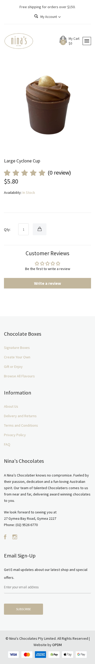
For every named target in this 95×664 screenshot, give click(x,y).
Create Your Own (17, 357)
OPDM (57, 644)
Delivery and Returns (20, 415)
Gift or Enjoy (13, 366)
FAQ (7, 444)
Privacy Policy (15, 434)
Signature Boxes (17, 347)
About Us (11, 406)
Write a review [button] (47, 283)
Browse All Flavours (19, 376)
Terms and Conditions (21, 425)
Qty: (7, 229)
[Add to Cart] (39, 229)
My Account (49, 17)
